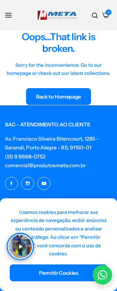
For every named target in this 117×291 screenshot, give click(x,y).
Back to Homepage (58, 96)
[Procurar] (95, 15)
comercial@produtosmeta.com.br (45, 165)
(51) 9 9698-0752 (25, 156)
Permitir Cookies (58, 273)
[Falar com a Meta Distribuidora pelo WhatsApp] (102, 275)
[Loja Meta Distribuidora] (57, 15)
